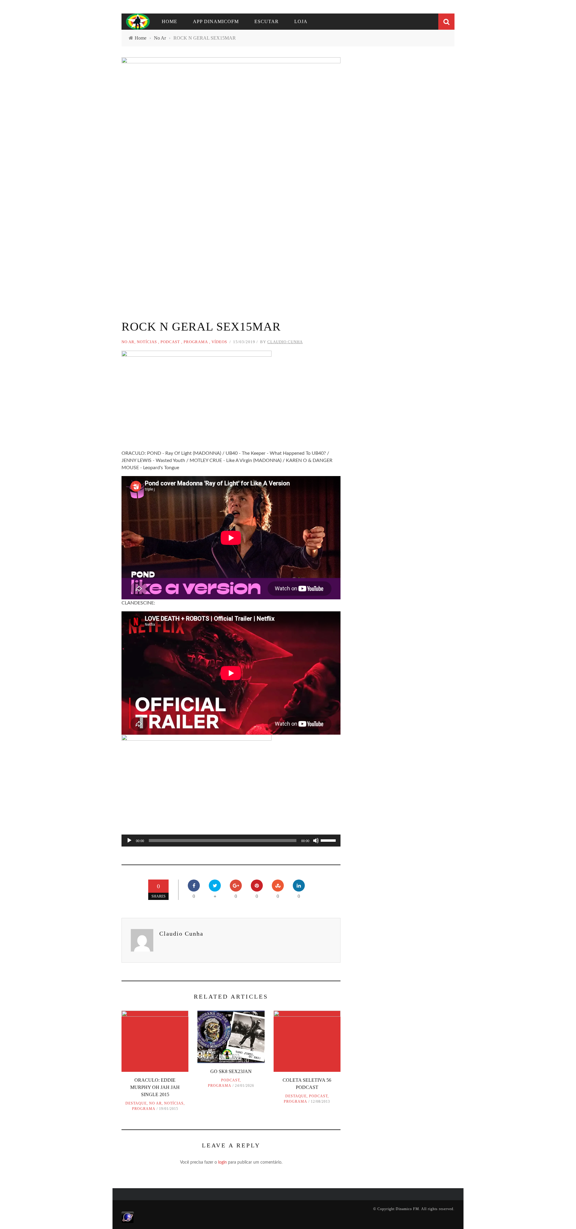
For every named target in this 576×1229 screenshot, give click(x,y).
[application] (231, 841)
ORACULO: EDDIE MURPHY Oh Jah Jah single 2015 (155, 1087)
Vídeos (219, 342)
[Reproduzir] (129, 841)
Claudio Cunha (285, 342)
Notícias (147, 342)
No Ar (128, 342)
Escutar (266, 21)
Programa (196, 342)
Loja (301, 21)
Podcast (170, 342)
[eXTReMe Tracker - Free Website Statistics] (128, 1217)
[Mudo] (316, 841)
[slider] (329, 840)
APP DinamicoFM (216, 21)
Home (169, 21)
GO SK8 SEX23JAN (231, 1071)
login (222, 1162)
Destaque (136, 1103)
